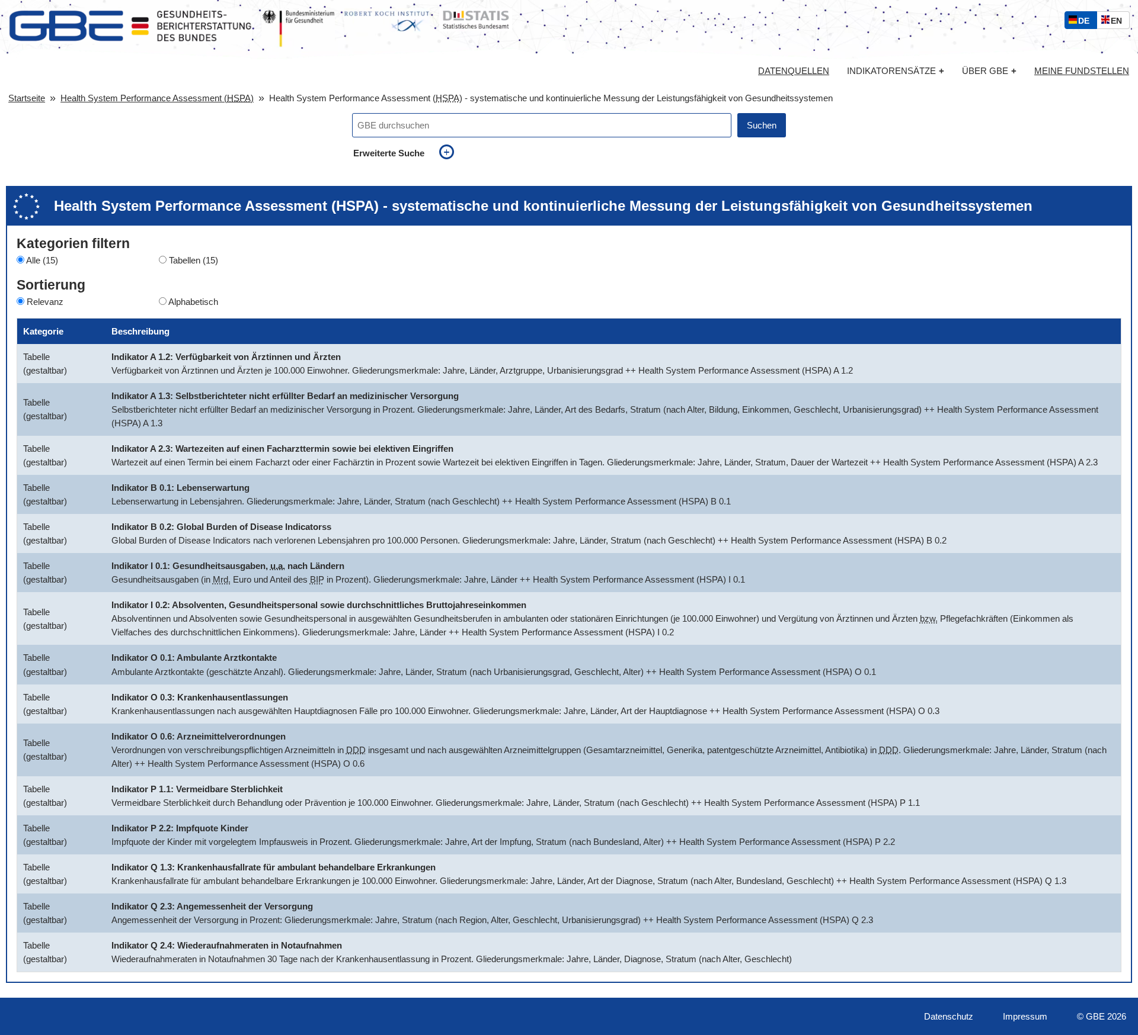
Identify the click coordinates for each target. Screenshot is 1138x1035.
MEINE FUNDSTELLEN (1081, 71)
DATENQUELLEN (793, 71)
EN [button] (1119, 22)
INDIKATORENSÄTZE (895, 71)
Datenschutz (948, 1016)
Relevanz (45, 302)
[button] (98, 363)
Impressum (1025, 1016)
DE (1086, 22)
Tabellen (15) (193, 260)
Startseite (26, 98)
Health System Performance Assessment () (157, 98)
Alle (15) (42, 260)
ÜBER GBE (989, 71)
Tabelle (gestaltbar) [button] (45, 363)
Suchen (761, 125)
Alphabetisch (193, 302)
